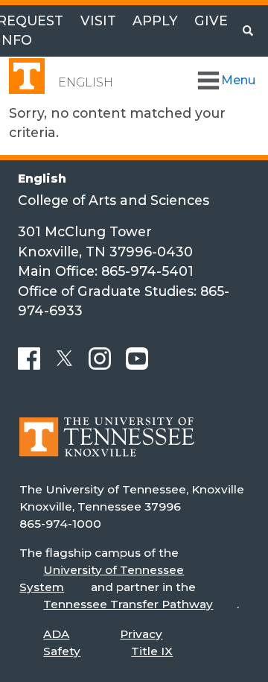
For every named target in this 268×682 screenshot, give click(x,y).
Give (211, 20)
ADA (56, 634)
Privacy (141, 634)
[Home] (106, 447)
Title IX (152, 651)
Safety (61, 651)
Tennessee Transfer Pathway (128, 604)
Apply (155, 20)
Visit (98, 20)
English (85, 82)
